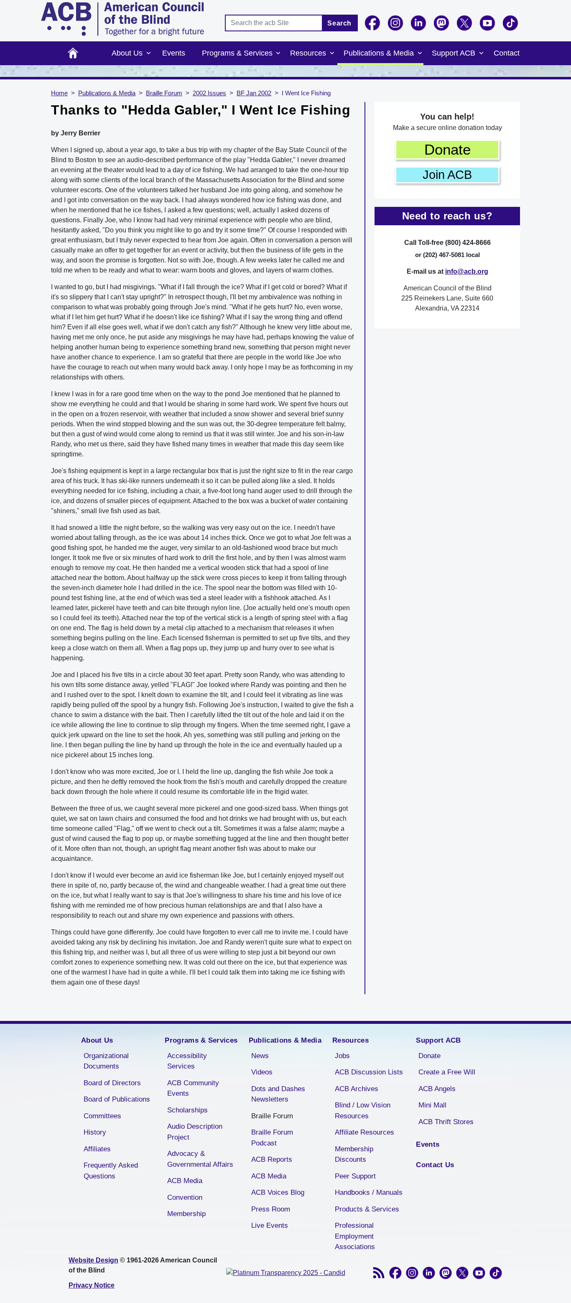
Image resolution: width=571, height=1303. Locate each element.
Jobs (342, 1056)
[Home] (122, 19)
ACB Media (184, 1181)
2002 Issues (209, 93)
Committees (102, 1116)
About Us (127, 53)
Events (173, 53)
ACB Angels (437, 1089)
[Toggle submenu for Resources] (332, 53)
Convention (184, 1197)
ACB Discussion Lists (369, 1072)
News (260, 1056)
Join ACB (447, 174)
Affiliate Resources (364, 1132)
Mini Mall (432, 1105)
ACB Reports (271, 1159)
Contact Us (435, 1165)
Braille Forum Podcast (272, 1137)
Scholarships (187, 1110)
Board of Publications (117, 1099)
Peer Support (355, 1176)
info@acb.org (466, 271)
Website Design (93, 1260)
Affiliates (97, 1149)
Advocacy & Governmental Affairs (200, 1159)
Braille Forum (164, 93)
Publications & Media (379, 53)
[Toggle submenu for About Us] (148, 53)
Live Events (269, 1225)
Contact (507, 53)
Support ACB (453, 53)
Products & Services (367, 1209)
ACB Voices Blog (277, 1192)
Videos (262, 1072)
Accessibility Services (187, 1061)
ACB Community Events (193, 1088)
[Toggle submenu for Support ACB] (481, 53)
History (95, 1132)
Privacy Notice (92, 1285)
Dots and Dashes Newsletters (278, 1094)
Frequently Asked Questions (111, 1170)
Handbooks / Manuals (369, 1192)
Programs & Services (237, 53)
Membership (186, 1214)
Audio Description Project (194, 1131)
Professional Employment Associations (355, 1236)
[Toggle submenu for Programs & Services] (278, 53)
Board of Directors (112, 1083)
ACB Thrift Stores (446, 1122)
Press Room (270, 1209)
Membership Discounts (354, 1154)
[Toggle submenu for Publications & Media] (419, 53)
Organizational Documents (106, 1061)
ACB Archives (356, 1089)
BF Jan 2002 (254, 93)
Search (339, 23)
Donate (447, 149)
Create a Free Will (446, 1072)
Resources (308, 53)
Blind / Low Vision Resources (362, 1110)
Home (73, 53)
